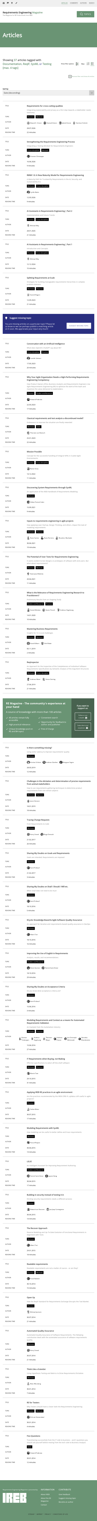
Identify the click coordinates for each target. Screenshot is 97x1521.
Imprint (40, 1514)
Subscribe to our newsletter (82, 726)
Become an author (66, 1502)
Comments (74, 3)
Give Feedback (64, 1494)
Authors (83, 3)
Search (91, 3)
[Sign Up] (4, 3)
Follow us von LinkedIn (82, 716)
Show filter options (67, 64)
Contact (44, 1505)
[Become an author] (16, 3)
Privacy (48, 1514)
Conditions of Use (60, 1514)
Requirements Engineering (23, 13)
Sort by (5, 89)
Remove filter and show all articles (82, 76)
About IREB (45, 1494)
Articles (64, 3)
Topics (87, 14)
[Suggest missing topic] (12, 3)
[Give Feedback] (8, 3)
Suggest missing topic (79, 326)
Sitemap (31, 1514)
